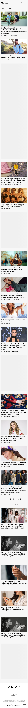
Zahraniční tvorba (16, 416)
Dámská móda (14, 35)
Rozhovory (11, 558)
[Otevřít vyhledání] (22, 2)
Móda (2, 35)
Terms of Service (15, 705)
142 (19, 499)
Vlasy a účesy (8, 613)
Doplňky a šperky (15, 299)
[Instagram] (9, 687)
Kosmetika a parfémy (6, 587)
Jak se (2, 184)
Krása (2, 613)
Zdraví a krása (14, 587)
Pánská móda (7, 35)
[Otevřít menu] (25, 2)
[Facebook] (12, 687)
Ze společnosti (15, 351)
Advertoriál (4, 59)
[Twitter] (16, 687)
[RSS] (19, 687)
